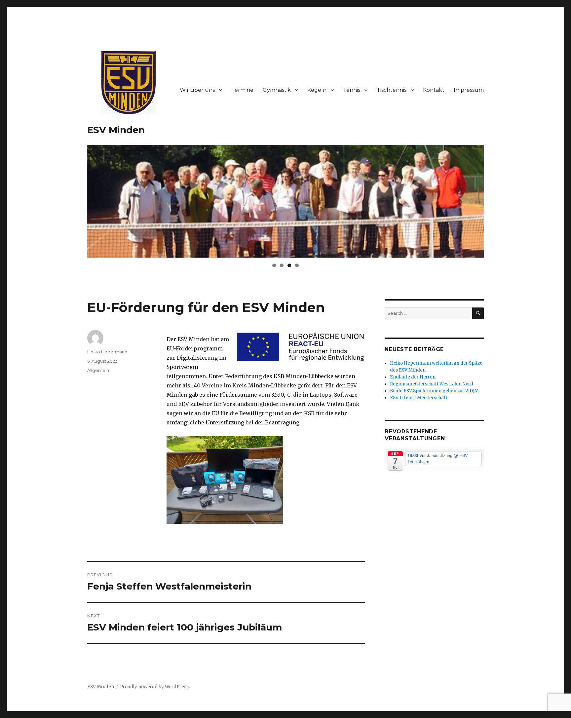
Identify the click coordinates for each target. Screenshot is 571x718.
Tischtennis (391, 90)
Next (495, 200)
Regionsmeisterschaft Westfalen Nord (431, 384)
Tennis (351, 90)
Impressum (469, 90)
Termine (242, 90)
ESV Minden (116, 129)
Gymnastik (277, 90)
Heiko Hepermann (107, 351)
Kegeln (316, 90)
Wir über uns (197, 90)
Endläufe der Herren (413, 377)
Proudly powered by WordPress (154, 687)
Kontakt (433, 90)
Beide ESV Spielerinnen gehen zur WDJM (434, 391)
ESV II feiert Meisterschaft (418, 398)
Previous (76, 200)
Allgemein (98, 370)
